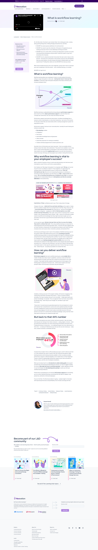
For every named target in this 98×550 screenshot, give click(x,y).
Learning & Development (43, 392)
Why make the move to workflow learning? (20, 46)
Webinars (16, 545)
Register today (49, 1)
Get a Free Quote (79, 6)
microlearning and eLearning (52, 368)
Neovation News (35, 534)
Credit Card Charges (54, 532)
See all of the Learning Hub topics (49, 484)
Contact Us (52, 531)
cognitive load (50, 151)
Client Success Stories (36, 529)
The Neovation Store (37, 539)
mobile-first (67, 256)
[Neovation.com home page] (20, 6)
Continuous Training (43, 391)
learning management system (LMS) (52, 240)
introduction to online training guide (57, 363)
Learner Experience (68, 391)
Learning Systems (17, 529)
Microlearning (39, 130)
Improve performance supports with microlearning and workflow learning (21, 53)
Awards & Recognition (36, 532)
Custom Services (17, 534)
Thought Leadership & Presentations (18, 543)
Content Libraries (17, 532)
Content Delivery (51, 391)
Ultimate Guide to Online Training (21, 546)
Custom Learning (17, 531)
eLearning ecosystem (64, 233)
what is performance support (52, 113)
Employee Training (59, 391)
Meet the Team (35, 536)
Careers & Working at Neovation (38, 537)
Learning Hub (16, 37)
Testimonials (34, 531)
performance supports (66, 112)
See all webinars (58, 1)
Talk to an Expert (53, 529)
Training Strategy (53, 392)
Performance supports (39, 256)
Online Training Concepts (25, 37)
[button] (19, 9)
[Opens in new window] (54, 190)
